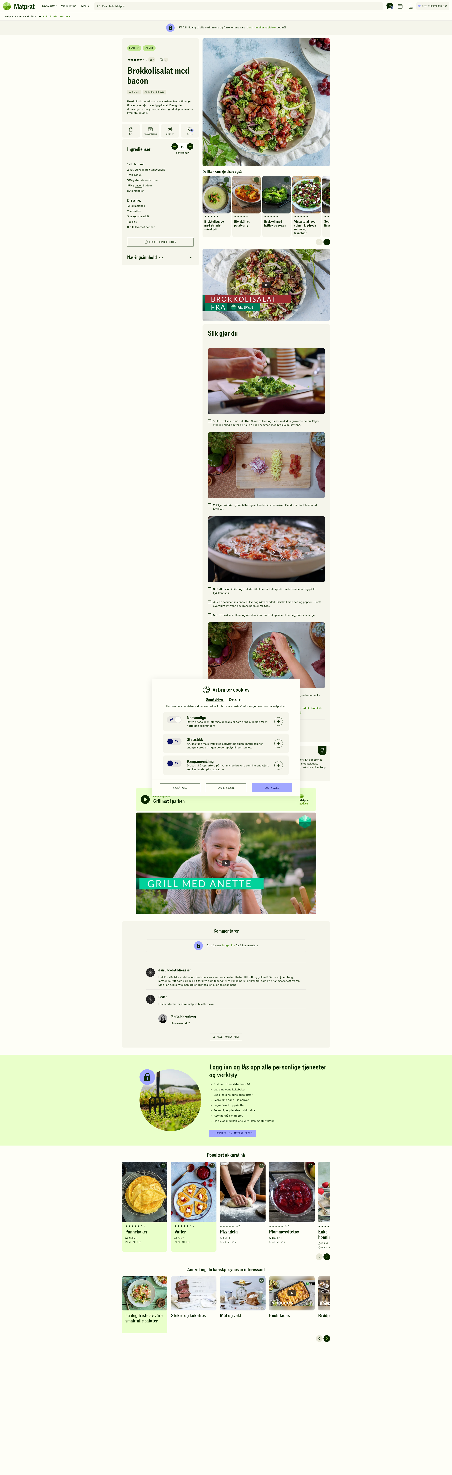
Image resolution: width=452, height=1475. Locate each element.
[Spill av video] (266, 285)
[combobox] (239, 6)
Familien (134, 48)
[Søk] (98, 6)
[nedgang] (174, 146)
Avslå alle (180, 787)
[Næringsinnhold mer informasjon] (161, 257)
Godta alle (272, 787)
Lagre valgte (226, 787)
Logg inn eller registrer (261, 27)
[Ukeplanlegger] (400, 6)
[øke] (190, 146)
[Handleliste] (410, 6)
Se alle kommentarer (226, 1036)
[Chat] (390, 6)
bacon (138, 186)
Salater (149, 48)
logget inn (228, 945)
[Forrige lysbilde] (319, 242)
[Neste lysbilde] (326, 242)
